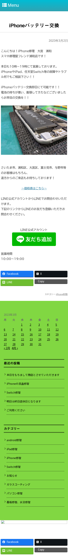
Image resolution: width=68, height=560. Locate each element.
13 (5, 334)
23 (31, 339)
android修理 (14, 440)
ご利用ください (16, 410)
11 (48, 329)
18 (48, 334)
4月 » (15, 348)
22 (22, 339)
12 (57, 329)
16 (31, 334)
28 (13, 344)
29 (22, 344)
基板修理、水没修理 (18, 502)
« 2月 (7, 348)
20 (5, 339)
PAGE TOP (62, 539)
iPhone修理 (61, 294)
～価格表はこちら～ (34, 188)
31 (39, 344)
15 (22, 334)
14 (13, 334)
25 (48, 339)
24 (39, 339)
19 (57, 334)
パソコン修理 (14, 493)
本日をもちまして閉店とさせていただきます (33, 375)
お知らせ (12, 475)
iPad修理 (12, 449)
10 (39, 329)
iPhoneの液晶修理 (18, 383)
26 (57, 339)
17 (39, 334)
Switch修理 (14, 392)
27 (5, 344)
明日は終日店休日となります (24, 401)
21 (13, 339)
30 (31, 344)
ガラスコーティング (18, 484)
